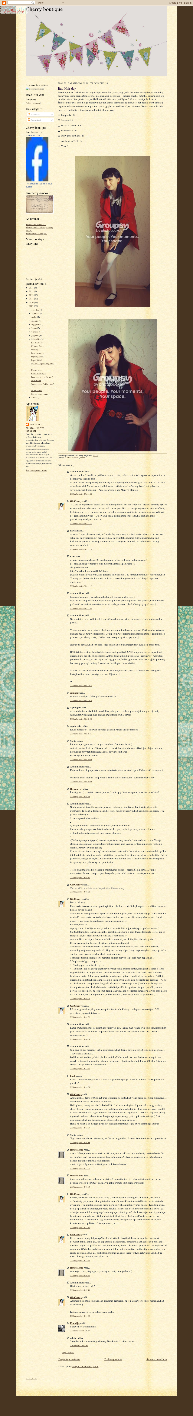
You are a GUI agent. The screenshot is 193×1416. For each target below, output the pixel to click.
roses (82, 458)
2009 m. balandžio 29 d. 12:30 (81, 685)
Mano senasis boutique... (36, 233)
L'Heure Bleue (37, 346)
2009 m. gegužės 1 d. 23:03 (80, 1128)
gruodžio (35, 309)
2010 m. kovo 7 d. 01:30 (79, 1345)
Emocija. (75, 1323)
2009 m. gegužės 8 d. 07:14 (80, 1290)
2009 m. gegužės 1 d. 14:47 (80, 1068)
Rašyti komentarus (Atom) (85, 1366)
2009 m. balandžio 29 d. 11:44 (81, 608)
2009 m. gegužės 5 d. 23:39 (80, 1227)
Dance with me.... (38, 353)
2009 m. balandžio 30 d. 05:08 (81, 781)
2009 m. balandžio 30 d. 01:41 (81, 734)
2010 (31, 302)
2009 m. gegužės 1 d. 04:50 (80, 1017)
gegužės (35, 335)
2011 (31, 298)
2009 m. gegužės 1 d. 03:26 (80, 998)
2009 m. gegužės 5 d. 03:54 (80, 1187)
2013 (31, 291)
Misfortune (36, 380)
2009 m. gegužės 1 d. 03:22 (80, 892)
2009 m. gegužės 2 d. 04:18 (80, 1142)
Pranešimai (35, 114)
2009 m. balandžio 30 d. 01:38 (81, 719)
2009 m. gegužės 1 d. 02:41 (80, 796)
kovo (34, 397)
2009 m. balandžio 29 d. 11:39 (81, 549)
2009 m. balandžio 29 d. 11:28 (81, 494)
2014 (31, 287)
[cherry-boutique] (37, 180)
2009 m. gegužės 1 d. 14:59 (80, 1087)
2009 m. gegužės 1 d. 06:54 (80, 1039)
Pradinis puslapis (113, 1359)
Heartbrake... (36, 370)
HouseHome (76, 1149)
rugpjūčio (36, 324)
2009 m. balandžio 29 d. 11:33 (81, 523)
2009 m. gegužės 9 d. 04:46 (80, 1316)
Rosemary (75, 789)
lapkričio (35, 313)
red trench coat (71, 458)
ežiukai (74, 692)
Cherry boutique (44, 8)
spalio (34, 316)
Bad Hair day (37, 342)
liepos (34, 328)
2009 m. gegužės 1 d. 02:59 (80, 877)
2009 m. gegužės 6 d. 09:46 (80, 1275)
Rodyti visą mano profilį (36, 470)
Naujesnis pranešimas (69, 1359)
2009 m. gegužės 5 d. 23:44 (80, 1260)
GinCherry (36, 424)
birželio (35, 331)
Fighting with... (37, 356)
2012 (31, 295)
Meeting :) (35, 349)
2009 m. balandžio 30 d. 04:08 (81, 759)
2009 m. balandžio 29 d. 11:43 (81, 586)
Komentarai (35, 119)
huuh (72, 1075)
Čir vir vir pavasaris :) (40, 393)
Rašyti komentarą (68, 1352)
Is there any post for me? (42, 377)
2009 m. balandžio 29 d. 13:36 (81, 700)
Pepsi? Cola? (36, 360)
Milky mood (36, 390)
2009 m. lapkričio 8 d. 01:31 (80, 1331)
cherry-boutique (33, 135)
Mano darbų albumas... (36, 224)
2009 (31, 306)
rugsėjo (34, 320)
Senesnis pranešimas (156, 1359)
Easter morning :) (38, 373)
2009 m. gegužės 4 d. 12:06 (80, 1168)
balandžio (36, 339)
